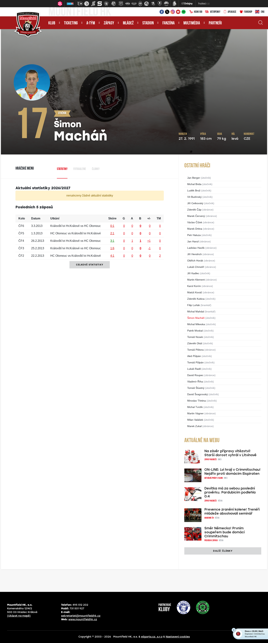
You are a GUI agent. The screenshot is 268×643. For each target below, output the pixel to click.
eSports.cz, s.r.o (151, 636)
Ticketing (71, 23)
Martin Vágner (195, 413)
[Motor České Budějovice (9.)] (134, 3)
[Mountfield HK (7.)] (121, 3)
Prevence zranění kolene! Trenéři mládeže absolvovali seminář (232, 511)
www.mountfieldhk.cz (82, 619)
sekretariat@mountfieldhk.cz (80, 615)
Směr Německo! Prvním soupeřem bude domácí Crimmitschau (224, 532)
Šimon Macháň (196, 317)
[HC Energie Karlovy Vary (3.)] (93, 3)
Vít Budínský (194, 196)
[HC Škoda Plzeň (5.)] (106, 3)
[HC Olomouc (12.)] (153, 3)
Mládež (128, 23)
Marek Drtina (194, 228)
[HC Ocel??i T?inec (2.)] (86, 3)
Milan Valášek (195, 419)
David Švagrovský (197, 394)
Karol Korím (194, 286)
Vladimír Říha (195, 381)
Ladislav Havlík (196, 247)
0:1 (112, 225)
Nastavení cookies (178, 636)
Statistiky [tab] (62, 169)
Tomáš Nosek (195, 337)
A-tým (90, 23)
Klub (51, 23)
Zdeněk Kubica (196, 298)
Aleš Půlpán (194, 356)
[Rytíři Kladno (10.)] (140, 3)
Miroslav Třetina (196, 400)
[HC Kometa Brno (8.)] (127, 3)
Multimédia (191, 23)
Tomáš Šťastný (195, 387)
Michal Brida (194, 184)
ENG (262, 12)
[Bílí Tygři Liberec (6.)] (114, 3)
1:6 (112, 248)
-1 (149, 248)
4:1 (112, 255)
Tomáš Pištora (195, 349)
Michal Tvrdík (195, 407)
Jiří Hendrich (194, 254)
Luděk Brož (193, 190)
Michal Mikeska (196, 324)
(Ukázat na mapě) (19, 615)
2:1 (112, 233)
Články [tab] (96, 169)
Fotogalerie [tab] (79, 169)
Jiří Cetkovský (195, 203)
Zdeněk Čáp (194, 209)
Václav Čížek (194, 222)
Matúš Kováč (194, 292)
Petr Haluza (194, 235)
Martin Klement (196, 279)
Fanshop (248, 12)
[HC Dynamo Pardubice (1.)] (80, 3)
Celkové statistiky (89, 264)
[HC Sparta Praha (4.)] (99, 3)
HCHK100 (198, 12)
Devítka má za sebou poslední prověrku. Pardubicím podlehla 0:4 (230, 492)
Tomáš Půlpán (195, 362)
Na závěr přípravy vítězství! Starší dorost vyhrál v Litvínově (230, 453)
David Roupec (195, 375)
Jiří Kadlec (193, 273)
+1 (149, 240)
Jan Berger (193, 177)
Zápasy (109, 23)
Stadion (148, 23)
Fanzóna (168, 23)
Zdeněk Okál (194, 343)
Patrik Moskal (195, 330)
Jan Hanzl (193, 241)
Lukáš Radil (194, 368)
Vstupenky (215, 12)
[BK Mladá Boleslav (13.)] (159, 3)
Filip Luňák (193, 305)
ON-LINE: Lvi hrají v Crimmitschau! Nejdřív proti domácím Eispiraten (232, 472)
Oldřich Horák (195, 260)
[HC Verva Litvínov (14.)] (166, 3)
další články (222, 551)
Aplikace (232, 12)
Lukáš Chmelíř (195, 266)
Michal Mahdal (195, 311)
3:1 (112, 240)
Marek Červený (196, 216)
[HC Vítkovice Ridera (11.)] (146, 3)
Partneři (215, 23)
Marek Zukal (194, 426)
